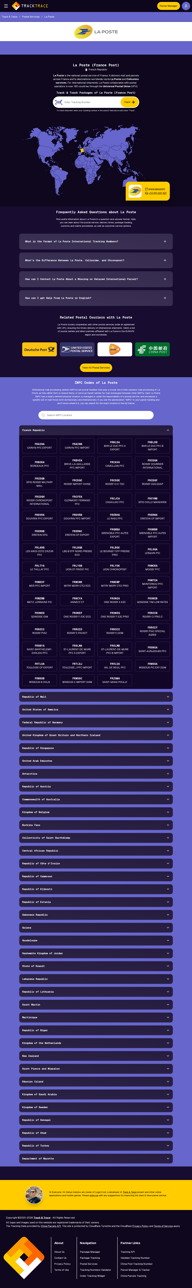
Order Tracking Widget (92, 1275)
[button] (6, 6)
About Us (59, 1251)
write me (94, 1195)
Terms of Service (163, 1226)
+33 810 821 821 (157, 193)
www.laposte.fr (156, 189)
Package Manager (90, 1251)
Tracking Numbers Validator (95, 1269)
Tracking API (128, 1251)
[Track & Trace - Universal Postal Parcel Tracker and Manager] (30, 6)
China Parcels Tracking (133, 1275)
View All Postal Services (96, 367)
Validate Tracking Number (135, 1257)
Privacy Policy (140, 1226)
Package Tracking (90, 1257)
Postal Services (89, 1263)
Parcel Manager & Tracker (135, 1269)
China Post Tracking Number (137, 1263)
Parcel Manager (169, 6)
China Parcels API (51, 1226)
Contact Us (60, 1257)
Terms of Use (61, 1269)
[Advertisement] (96, 48)
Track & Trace (129, 1192)
